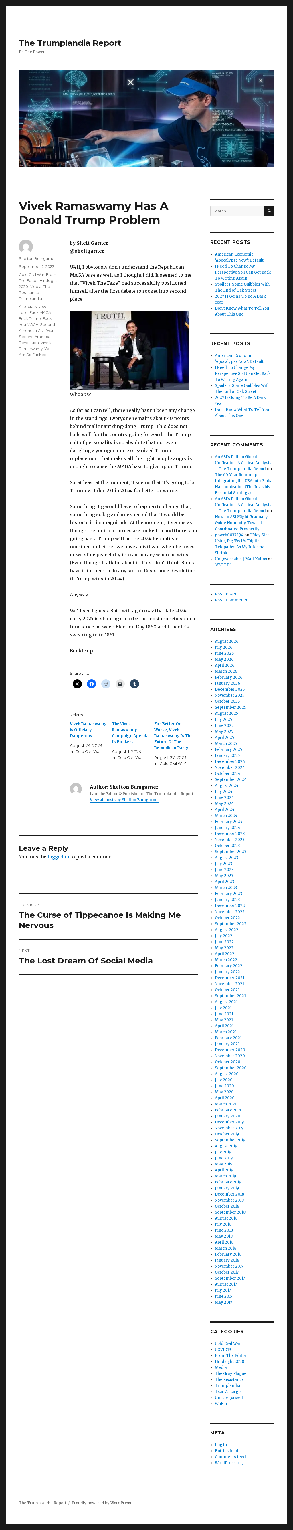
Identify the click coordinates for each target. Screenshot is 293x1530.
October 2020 (227, 1062)
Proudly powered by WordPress (101, 1503)
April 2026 (224, 665)
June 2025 (224, 725)
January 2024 (227, 827)
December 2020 (230, 1050)
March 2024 (226, 815)
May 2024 (224, 803)
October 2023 (227, 845)
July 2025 (223, 719)
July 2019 (223, 1152)
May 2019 (223, 1164)
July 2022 (223, 935)
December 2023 (230, 833)
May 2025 (224, 731)
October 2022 (227, 917)
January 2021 (227, 1044)
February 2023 (228, 893)
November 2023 (230, 839)
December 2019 (229, 1122)
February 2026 (228, 677)
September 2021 (230, 995)
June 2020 (224, 1086)
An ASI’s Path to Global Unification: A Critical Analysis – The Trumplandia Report (243, 462)
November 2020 (230, 1056)
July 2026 (223, 647)
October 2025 (227, 701)
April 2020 (225, 1098)
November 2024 (230, 767)
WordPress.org (229, 1462)
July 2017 (223, 1290)
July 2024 (224, 791)
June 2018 (224, 1230)
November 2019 (229, 1128)
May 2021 (224, 1020)
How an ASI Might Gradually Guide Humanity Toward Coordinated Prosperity (241, 522)
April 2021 (224, 1026)
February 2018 (228, 1254)
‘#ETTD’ (223, 565)
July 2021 (223, 1008)
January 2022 (227, 971)
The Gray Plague (230, 1373)
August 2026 (226, 641)
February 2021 (228, 1038)
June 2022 (224, 941)
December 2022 (230, 905)
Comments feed (230, 1456)
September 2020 (231, 1068)
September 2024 (231, 779)
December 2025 (230, 689)
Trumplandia (30, 298)
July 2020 (224, 1080)
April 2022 (224, 953)
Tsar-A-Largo (228, 1391)
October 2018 (227, 1206)
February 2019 (228, 1182)
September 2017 (230, 1278)
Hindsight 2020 (229, 1361)
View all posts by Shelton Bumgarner (124, 799)
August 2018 (226, 1218)
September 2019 (230, 1140)
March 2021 (226, 1032)
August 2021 (226, 1001)
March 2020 (226, 1104)
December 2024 (230, 761)
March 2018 (225, 1248)
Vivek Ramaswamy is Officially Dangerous (88, 729)
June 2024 (224, 797)
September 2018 (230, 1212)
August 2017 (226, 1284)
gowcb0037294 (229, 535)
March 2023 (226, 887)
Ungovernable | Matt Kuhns (241, 559)
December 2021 (229, 977)
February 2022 (228, 965)
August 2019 (226, 1146)
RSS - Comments (231, 600)
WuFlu (221, 1403)
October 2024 (227, 773)
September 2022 (230, 923)
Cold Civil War (31, 274)
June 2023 (224, 869)
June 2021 (224, 1014)
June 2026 (224, 653)
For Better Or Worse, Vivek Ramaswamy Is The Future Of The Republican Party (173, 735)
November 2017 (229, 1266)
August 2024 (227, 785)
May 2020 (224, 1092)
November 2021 (229, 983)
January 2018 (227, 1260)
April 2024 (225, 809)
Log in (221, 1444)
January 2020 (227, 1116)
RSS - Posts (225, 594)
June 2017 (223, 1296)
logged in (58, 857)
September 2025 (230, 707)
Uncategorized (229, 1397)
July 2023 (223, 863)
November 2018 (229, 1200)
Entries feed (226, 1450)
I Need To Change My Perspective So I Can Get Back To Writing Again (243, 272)
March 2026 (226, 671)
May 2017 (223, 1302)
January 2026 (227, 683)
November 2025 (229, 695)
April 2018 (224, 1242)
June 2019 (224, 1158)
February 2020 (229, 1110)
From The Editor (230, 1355)
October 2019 (227, 1134)
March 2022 (226, 959)
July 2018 (223, 1224)
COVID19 (223, 1349)
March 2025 (226, 743)
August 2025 (226, 713)
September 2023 (230, 851)
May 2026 (224, 659)
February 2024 (229, 821)
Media (35, 286)
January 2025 (227, 755)
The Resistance (229, 1379)
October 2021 (227, 989)
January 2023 (227, 899)
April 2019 (224, 1170)
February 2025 (228, 749)
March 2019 (225, 1176)
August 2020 (227, 1074)
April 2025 (224, 737)
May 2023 (224, 875)
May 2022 (224, 947)
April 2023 (224, 881)
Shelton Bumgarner (37, 258)
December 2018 (229, 1194)
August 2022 (226, 929)
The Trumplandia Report (70, 43)
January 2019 (227, 1188)
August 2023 (226, 857)
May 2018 (224, 1236)
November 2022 (230, 911)
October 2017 (227, 1272)
